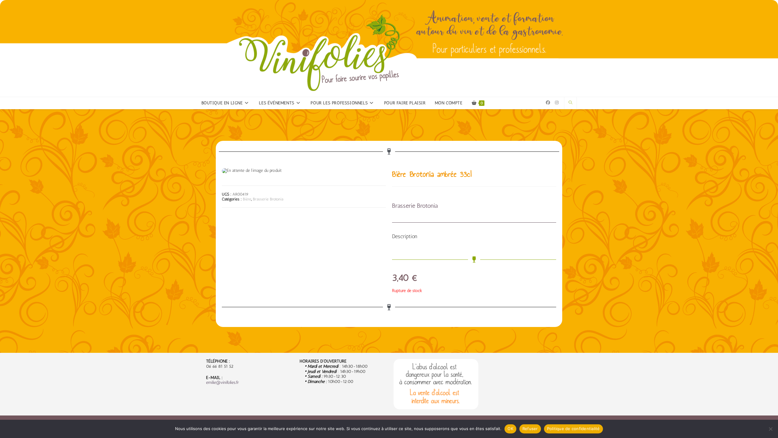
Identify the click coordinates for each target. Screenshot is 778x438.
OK (510, 428)
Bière (247, 199)
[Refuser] (770, 429)
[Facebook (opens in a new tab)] (548, 102)
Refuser (530, 428)
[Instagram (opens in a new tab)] (557, 102)
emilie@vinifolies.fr (222, 382)
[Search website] (570, 103)
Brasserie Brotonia (268, 199)
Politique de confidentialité (573, 428)
